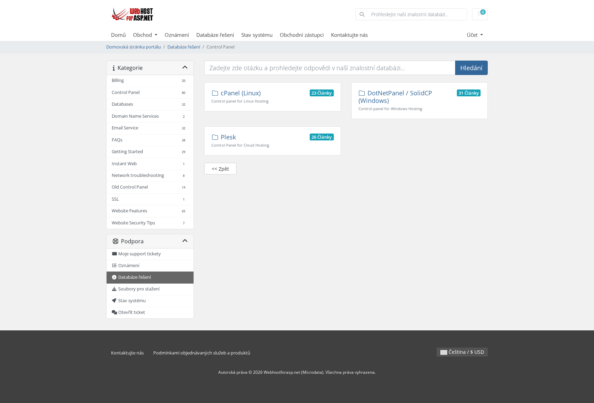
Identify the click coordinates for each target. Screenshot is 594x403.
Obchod (143, 34)
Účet (473, 34)
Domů (118, 34)
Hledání (471, 68)
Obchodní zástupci (302, 34)
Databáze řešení (215, 34)
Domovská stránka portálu (133, 47)
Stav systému (257, 34)
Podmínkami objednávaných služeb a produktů (201, 353)
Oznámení (177, 34)
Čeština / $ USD (465, 352)
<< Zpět (220, 169)
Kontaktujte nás (349, 34)
